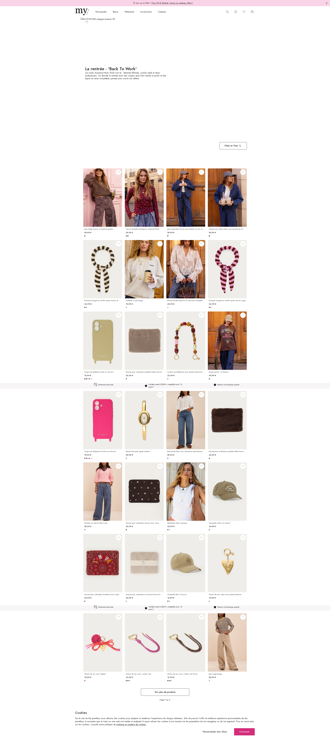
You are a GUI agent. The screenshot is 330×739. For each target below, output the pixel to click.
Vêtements (129, 11)
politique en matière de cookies (131, 724)
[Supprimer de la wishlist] (118, 172)
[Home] (86, 21)
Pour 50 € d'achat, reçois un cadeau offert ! (172, 3)
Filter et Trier (231, 145)
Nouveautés (101, 11)
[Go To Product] (102, 197)
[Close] (326, 3)
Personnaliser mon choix (215, 731)
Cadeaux (162, 11)
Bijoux (115, 11)
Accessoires (146, 11)
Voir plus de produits (165, 692)
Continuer (244, 731)
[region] (165, 385)
